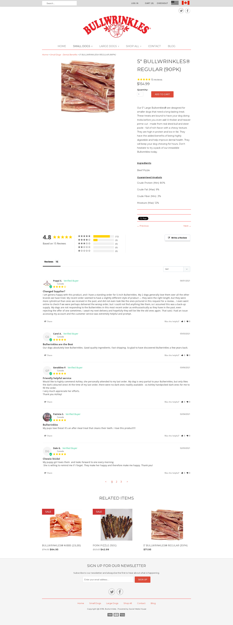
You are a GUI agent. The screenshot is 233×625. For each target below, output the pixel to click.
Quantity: (142, 89)
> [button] (127, 481)
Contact (154, 46)
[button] (183, 321)
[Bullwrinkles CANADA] (116, 26)
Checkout (162, 3)
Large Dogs (109, 46)
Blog (171, 46)
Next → (187, 225)
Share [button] (49, 321)
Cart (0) (149, 3)
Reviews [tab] (48, 261)
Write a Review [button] (179, 237)
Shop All (133, 46)
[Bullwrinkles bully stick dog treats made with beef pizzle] (88, 112)
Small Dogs (82, 46)
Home (62, 46)
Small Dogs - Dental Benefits (63, 54)
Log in (134, 3)
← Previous (143, 225)
